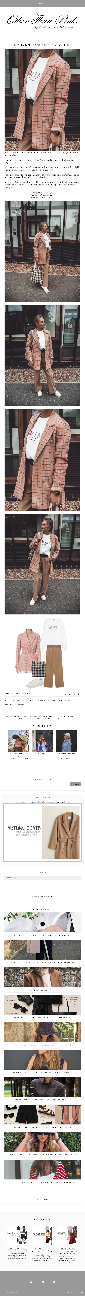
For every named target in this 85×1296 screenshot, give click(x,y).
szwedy (21, 705)
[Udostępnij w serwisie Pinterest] (78, 694)
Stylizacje (10, 705)
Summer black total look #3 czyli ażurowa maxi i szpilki (43, 1072)
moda (53, 700)
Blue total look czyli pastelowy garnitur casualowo (66, 756)
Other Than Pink (25, 1292)
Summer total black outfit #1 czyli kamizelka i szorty (42, 1127)
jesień (25, 700)
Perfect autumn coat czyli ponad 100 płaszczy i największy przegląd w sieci (42, 802)
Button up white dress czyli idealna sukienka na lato (42, 935)
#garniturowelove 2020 (42, 990)
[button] (42, 3)
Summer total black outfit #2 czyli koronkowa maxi (42, 1017)
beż (9, 700)
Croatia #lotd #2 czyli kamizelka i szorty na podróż (42, 1045)
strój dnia (64, 700)
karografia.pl (77, 1292)
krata (33, 700)
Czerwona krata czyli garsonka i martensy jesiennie (23, 717)
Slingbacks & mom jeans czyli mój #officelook (59, 717)
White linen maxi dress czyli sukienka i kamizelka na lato (42, 1182)
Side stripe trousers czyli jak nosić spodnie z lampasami (42, 962)
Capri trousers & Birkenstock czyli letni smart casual (42, 1100)
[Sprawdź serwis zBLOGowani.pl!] (42, 1199)
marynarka (43, 700)
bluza (16, 700)
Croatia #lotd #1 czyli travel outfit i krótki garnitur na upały (42, 1155)
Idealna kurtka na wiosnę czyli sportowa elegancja (19, 756)
